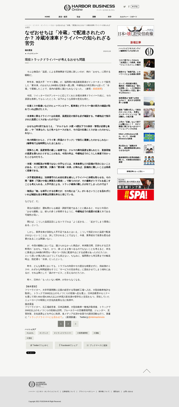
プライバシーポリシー (87, 391)
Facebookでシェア (69, 345)
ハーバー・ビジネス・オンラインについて (44, 391)
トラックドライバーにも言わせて (45, 317)
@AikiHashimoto (96, 317)
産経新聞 (97, 89)
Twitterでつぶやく (41, 345)
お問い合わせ (128, 391)
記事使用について (68, 391)
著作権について (104, 391)
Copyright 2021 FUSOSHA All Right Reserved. (45, 401)
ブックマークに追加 (97, 345)
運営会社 (116, 391)
